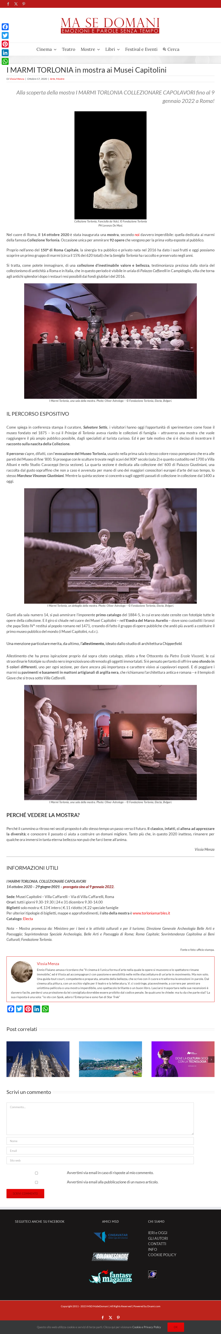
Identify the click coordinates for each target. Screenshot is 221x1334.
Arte (52, 78)
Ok (176, 1327)
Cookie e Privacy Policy (146, 1327)
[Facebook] (5, 26)
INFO (152, 1249)
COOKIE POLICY (162, 1255)
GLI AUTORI (158, 1238)
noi (137, 234)
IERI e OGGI (157, 1232)
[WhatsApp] (5, 61)
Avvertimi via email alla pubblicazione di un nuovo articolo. (112, 1182)
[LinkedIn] (5, 52)
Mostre (60, 78)
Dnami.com (153, 1306)
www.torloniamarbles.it (151, 913)
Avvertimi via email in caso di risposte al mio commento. (110, 1172)
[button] (9, 1059)
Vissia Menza (16, 78)
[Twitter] (5, 35)
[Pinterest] (5, 44)
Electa (28, 918)
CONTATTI (157, 1243)
